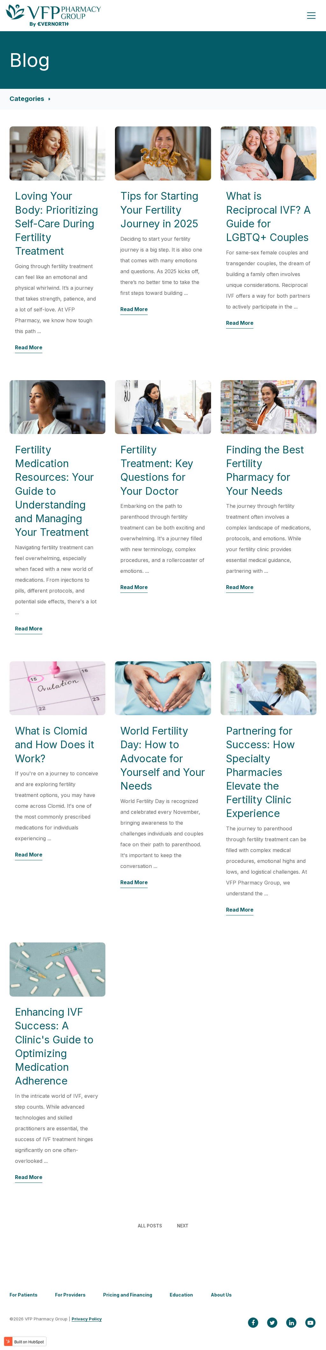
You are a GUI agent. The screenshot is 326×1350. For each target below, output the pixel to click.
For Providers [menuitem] (70, 1294)
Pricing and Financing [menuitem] (127, 1294)
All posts (150, 1225)
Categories (28, 99)
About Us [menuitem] (221, 1294)
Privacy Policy (87, 1318)
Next (182, 1225)
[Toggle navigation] (311, 15)
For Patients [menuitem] (24, 1294)
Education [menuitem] (181, 1294)
